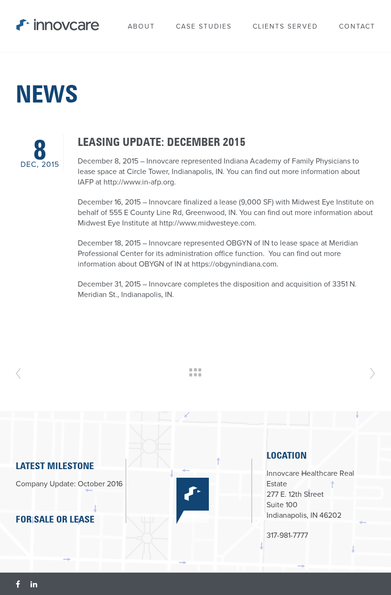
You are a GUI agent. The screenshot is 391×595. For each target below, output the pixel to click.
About (141, 26)
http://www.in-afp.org (138, 182)
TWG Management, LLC (45, 22)
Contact (357, 26)
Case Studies (204, 26)
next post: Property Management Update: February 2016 (18, 373)
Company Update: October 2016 (69, 484)
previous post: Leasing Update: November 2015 (372, 373)
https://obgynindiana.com (234, 264)
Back (195, 372)
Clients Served (285, 26)
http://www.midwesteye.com (207, 223)
